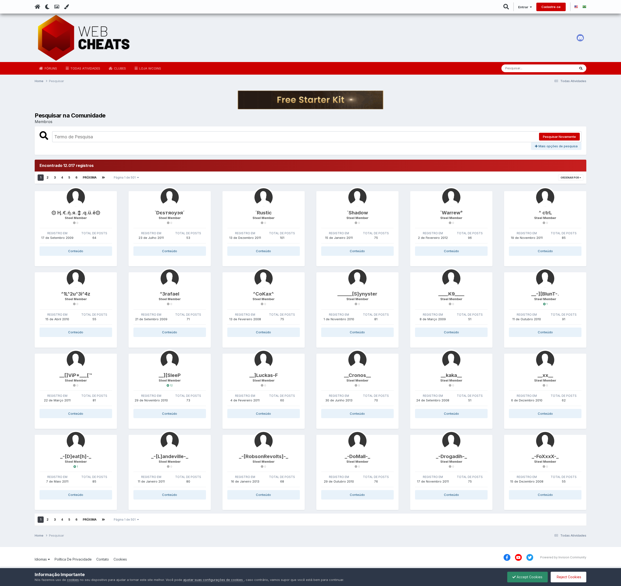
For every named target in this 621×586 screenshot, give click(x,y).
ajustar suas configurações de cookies (213, 580)
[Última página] (103, 177)
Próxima (90, 177)
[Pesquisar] (580, 68)
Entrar (524, 7)
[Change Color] (66, 6)
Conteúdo (75, 251)
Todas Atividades (84, 68)
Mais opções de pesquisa (558, 146)
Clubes (119, 68)
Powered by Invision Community (563, 557)
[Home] (37, 7)
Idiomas (41, 559)
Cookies (120, 559)
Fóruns (50, 68)
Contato (102, 559)
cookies (73, 580)
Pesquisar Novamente (559, 137)
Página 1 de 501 (125, 177)
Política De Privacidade (73, 559)
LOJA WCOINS (149, 68)
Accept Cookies (529, 577)
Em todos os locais (555, 68)
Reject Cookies (568, 577)
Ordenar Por (570, 177)
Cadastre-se (551, 7)
